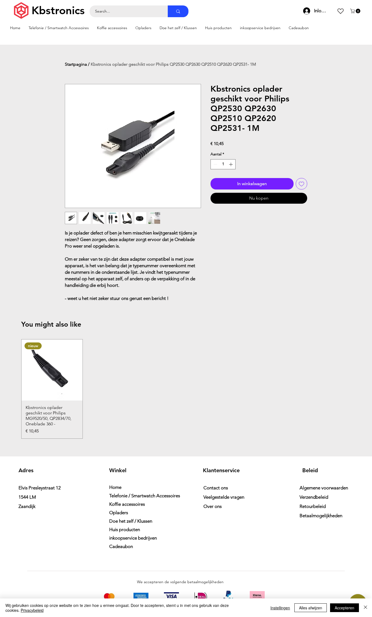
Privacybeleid (32, 610)
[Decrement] (214, 164)
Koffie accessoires (127, 504)
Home (115, 487)
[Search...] (178, 11)
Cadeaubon (121, 546)
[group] (186, 389)
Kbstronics (58, 10)
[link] (355, 11)
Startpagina (76, 64)
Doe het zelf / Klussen (130, 521)
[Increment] (231, 164)
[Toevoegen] (301, 183)
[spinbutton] (223, 164)
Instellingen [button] (280, 607)
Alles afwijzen (310, 607)
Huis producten (124, 529)
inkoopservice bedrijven (133, 538)
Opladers (118, 512)
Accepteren (344, 607)
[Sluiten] (365, 608)
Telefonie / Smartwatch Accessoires (139, 495)
